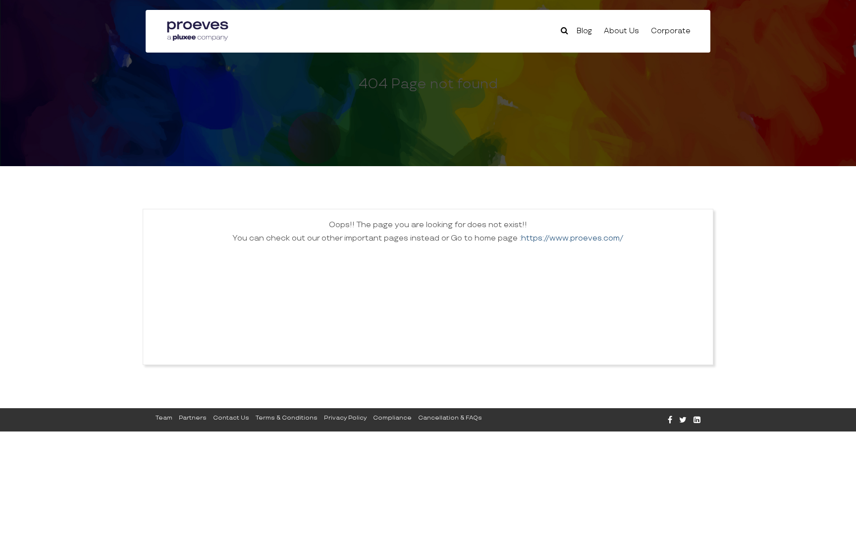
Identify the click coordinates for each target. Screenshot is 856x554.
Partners (193, 418)
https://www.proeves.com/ (572, 238)
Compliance (392, 418)
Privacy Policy (345, 418)
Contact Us (231, 418)
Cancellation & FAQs (450, 418)
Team (164, 418)
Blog (584, 31)
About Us (621, 31)
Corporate (671, 31)
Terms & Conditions (287, 418)
